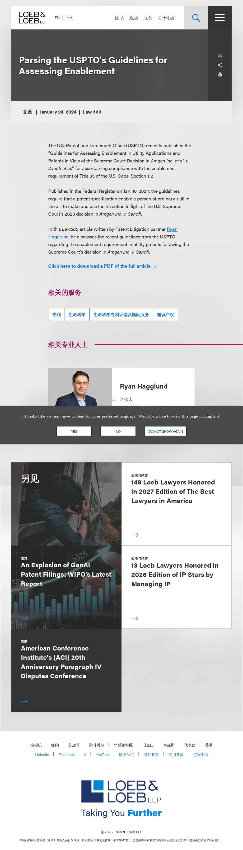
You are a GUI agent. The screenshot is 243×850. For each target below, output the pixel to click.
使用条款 (176, 754)
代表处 (190, 745)
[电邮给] (219, 55)
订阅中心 (200, 754)
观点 (134, 17)
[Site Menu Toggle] (220, 17)
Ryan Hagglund (144, 385)
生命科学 (77, 314)
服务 (148, 17)
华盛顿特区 (123, 745)
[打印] (220, 74)
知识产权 (165, 314)
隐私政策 (151, 754)
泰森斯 (169, 745)
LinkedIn (42, 754)
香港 (209, 745)
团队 (119, 17)
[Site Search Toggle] (196, 17)
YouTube (103, 754)
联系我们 (126, 754)
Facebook (67, 754)
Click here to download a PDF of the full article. (100, 265)
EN (57, 17)
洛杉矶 (36, 745)
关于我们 (167, 17)
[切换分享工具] (220, 65)
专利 (56, 314)
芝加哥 (74, 745)
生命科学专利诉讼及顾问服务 (121, 314)
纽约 (55, 745)
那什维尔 (96, 745)
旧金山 (148, 745)
